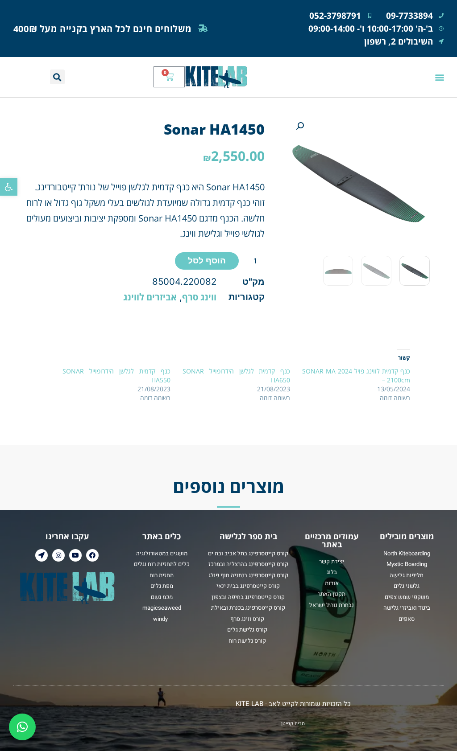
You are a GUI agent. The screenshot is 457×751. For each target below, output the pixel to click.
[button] (8, 187)
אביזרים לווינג (150, 297)
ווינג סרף (199, 297)
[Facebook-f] (92, 555)
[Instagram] (58, 555)
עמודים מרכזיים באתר (331, 540)
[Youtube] (75, 555)
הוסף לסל (207, 260)
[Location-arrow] (41, 555)
